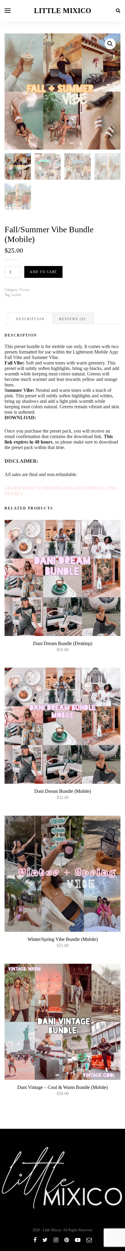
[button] (110, 43)
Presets (24, 290)
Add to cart (43, 272)
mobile (16, 295)
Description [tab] (30, 319)
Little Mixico (62, 11)
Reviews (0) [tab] (72, 319)
